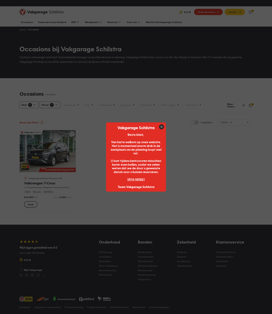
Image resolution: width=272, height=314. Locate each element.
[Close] (161, 126)
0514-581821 (136, 179)
